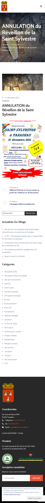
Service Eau (9, 347)
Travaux (7, 355)
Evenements (9, 311)
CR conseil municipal (12, 296)
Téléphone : (15, 420)
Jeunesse (8, 319)
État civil (7, 307)
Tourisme (15, 44)
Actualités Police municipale (15, 276)
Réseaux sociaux (10, 343)
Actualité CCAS (10, 272)
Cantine (7, 284)
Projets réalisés (10, 335)
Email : (17, 427)
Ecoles (7, 300)
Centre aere (9, 288)
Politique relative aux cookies (12, 494)
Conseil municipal (11, 292)
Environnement (10, 303)
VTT (6, 363)
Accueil (5, 44)
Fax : (12, 424)
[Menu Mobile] (41, 6)
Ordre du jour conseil (12, 331)
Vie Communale (10, 359)
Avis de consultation (12, 280)
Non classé (8, 327)
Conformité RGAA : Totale (12, 433)
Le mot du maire (10, 323)
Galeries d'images (11, 315)
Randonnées (9, 339)
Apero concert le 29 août (14, 256)
